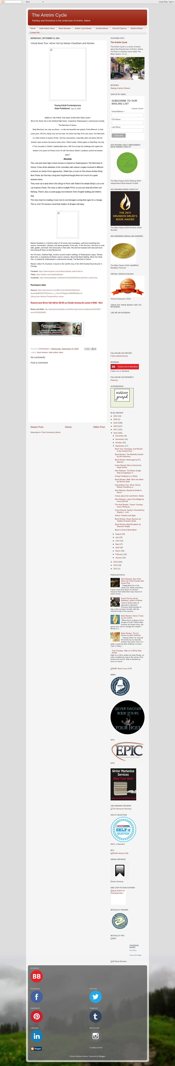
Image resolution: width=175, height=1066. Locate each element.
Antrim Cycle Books (83, 28)
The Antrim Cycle (49, 15)
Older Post (99, 427)
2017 (115, 429)
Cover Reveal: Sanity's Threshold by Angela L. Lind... (129, 511)
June (117, 541)
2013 (115, 569)
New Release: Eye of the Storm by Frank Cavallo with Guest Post (132, 581)
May (117, 544)
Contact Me (35, 32)
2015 (115, 562)
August (118, 534)
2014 (115, 565)
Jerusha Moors (102, 28)
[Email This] (85, 349)
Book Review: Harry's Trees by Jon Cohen (132, 617)
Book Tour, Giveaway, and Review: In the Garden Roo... (129, 450)
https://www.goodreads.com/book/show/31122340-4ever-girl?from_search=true (68, 278)
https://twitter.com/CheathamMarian (50, 274)
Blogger (102, 1056)
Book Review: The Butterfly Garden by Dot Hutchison (129, 455)
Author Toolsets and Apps (125, 515)
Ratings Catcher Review (120, 88)
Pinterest (114, 380)
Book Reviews (65, 28)
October (118, 443)
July (117, 537)
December (119, 436)
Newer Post (36, 427)
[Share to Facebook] (92, 349)
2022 (115, 416)
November (119, 439)
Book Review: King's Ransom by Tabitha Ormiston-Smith (128, 520)
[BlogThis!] (88, 349)
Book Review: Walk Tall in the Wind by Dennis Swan (129, 481)
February (119, 554)
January (118, 558)
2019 (115, 423)
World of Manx (137, 28)
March (118, 551)
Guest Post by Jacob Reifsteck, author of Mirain (131, 599)
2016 (115, 433)
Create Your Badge (135, 955)
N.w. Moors (133, 950)
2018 (115, 426)
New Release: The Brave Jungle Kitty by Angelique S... (128, 472)
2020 (115, 419)
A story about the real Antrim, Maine (129, 496)
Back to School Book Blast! (126, 530)
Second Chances (119, 28)
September (120, 446)
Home (32, 28)
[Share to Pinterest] (95, 349)
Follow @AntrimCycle (119, 356)
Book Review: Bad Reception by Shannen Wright (128, 525)
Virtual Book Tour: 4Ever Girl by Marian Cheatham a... (127, 486)
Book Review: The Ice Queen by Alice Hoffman (131, 634)
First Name (116, 119)
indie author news (56, 352)
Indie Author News (47, 28)
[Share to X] (90, 349)
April (117, 548)
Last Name (116, 127)
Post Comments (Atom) (51, 432)
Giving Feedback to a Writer (126, 476)
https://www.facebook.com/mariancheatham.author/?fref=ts (61, 271)
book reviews (42, 352)
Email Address (118, 111)
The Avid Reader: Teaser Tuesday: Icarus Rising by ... (129, 506)
